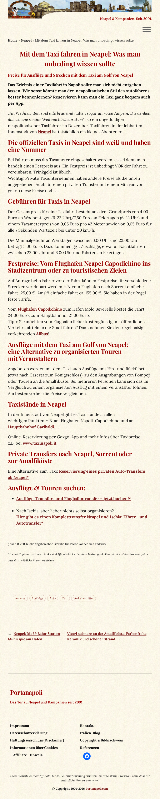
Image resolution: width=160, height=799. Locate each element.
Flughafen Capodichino (40, 309)
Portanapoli (26, 692)
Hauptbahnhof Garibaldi (31, 426)
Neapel (26, 40)
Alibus (42, 333)
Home (13, 40)
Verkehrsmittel (84, 598)
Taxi (65, 598)
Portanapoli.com (97, 788)
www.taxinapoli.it (39, 443)
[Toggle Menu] (146, 29)
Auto (53, 598)
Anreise (20, 598)
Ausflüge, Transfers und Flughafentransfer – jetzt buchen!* (73, 498)
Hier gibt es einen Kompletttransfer (51, 516)
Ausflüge (37, 598)
